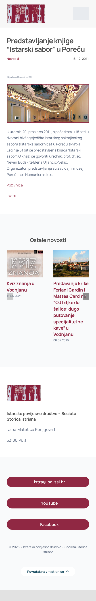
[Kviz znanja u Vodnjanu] (25, 263)
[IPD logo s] (26, 6)
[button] (10, 296)
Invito (11, 195)
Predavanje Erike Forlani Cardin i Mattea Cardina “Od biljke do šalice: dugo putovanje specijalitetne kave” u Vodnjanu (71, 308)
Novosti (13, 58)
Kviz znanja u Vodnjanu (21, 286)
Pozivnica (15, 185)
